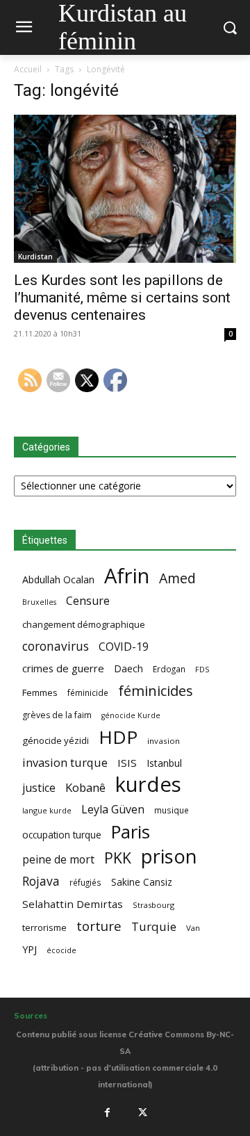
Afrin (126, 576)
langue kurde (47, 810)
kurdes (148, 784)
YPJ (29, 949)
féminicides (155, 690)
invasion (163, 741)
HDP (118, 737)
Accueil (28, 69)
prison (169, 856)
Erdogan (169, 668)
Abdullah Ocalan (58, 579)
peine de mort (58, 859)
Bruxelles (39, 602)
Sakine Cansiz (141, 881)
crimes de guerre (63, 668)
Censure (88, 601)
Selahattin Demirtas (72, 904)
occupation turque (61, 834)
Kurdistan (35, 256)
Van (193, 928)
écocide (61, 950)
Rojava (41, 881)
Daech (128, 668)
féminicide (87, 692)
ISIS (127, 763)
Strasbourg (153, 905)
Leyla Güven (112, 809)
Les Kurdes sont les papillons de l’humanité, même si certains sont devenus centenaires (122, 297)
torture (99, 926)
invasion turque (65, 762)
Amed (177, 578)
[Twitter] (143, 1112)
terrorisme (44, 927)
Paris (130, 832)
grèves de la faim (57, 715)
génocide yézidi (55, 740)
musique (171, 810)
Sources (30, 1016)
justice (39, 788)
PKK (117, 857)
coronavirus (55, 646)
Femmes (40, 692)
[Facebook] (106, 1112)
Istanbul (164, 763)
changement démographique (83, 624)
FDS (202, 669)
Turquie (153, 926)
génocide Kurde (130, 715)
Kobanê (85, 787)
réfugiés (85, 882)
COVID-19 (124, 647)
